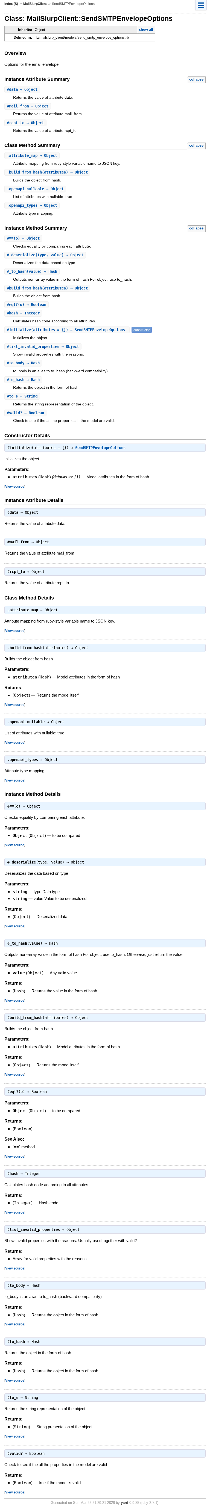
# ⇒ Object (22, 89)
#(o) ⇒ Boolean (26, 304)
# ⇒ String (22, 396)
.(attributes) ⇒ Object (47, 172)
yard (124, 1503)
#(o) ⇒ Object (23, 238)
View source (14, 486)
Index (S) (11, 4)
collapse (196, 79)
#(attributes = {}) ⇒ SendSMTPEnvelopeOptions (67, 330)
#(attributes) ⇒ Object (47, 288)
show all (146, 29)
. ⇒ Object (32, 155)
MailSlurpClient (35, 4)
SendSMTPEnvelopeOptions (100, 447)
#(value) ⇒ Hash (32, 271)
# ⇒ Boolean (25, 413)
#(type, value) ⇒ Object (45, 255)
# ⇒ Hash (23, 363)
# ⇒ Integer (23, 313)
